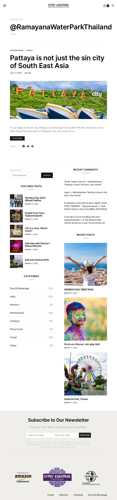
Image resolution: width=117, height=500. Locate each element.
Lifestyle (14, 321)
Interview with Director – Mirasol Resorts (38, 244)
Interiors (14, 304)
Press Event (16, 329)
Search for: (16, 170)
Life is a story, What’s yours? (36, 229)
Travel (29, 50)
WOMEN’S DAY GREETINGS (78, 289)
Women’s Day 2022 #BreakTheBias (35, 199)
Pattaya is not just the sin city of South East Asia (57, 62)
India (12, 296)
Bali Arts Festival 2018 (37, 259)
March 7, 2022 (31, 204)
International (17, 50)
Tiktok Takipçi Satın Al (74, 181)
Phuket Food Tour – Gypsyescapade (35, 214)
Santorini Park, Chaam (76, 399)
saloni (28, 73)
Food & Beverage (19, 288)
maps (66, 192)
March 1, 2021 (31, 219)
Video (13, 345)
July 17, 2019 (16, 73)
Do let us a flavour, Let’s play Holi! (82, 344)
